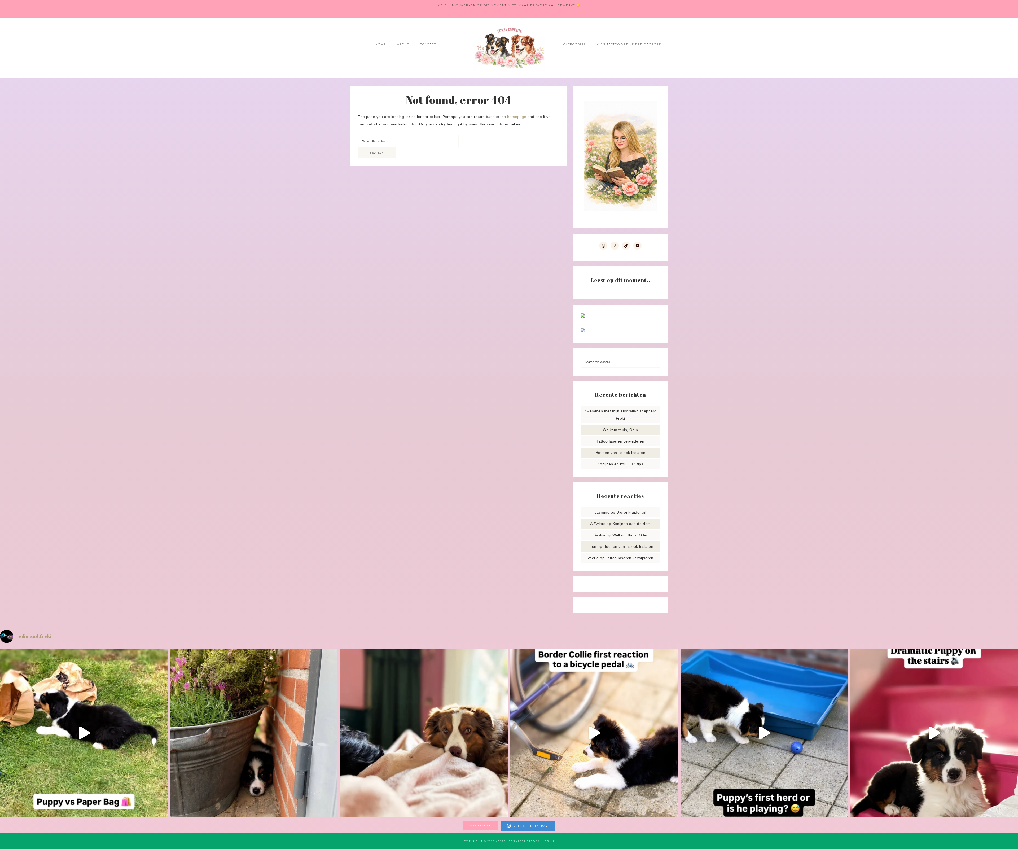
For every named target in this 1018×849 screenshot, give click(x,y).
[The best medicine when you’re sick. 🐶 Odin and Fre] (424, 733)
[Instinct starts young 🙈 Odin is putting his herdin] (764, 733)
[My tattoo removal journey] (583, 331)
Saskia (599, 535)
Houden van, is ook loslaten (620, 452)
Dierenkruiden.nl (631, 512)
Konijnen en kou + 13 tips (620, 464)
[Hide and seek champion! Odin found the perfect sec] (254, 733)
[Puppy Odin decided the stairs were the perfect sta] (934, 733)
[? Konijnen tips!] (583, 316)
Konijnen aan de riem (631, 524)
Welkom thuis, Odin (620, 430)
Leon (591, 546)
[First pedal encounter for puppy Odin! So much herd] (594, 733)
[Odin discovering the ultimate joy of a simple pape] (84, 733)
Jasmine (602, 512)
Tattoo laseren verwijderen (620, 441)
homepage (516, 117)
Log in (548, 841)
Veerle (593, 558)
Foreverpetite (509, 48)
